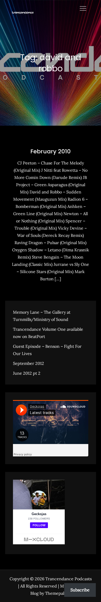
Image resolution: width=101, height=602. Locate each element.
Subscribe (80, 589)
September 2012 (28, 363)
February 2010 (50, 151)
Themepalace (58, 593)
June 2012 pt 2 (26, 373)
